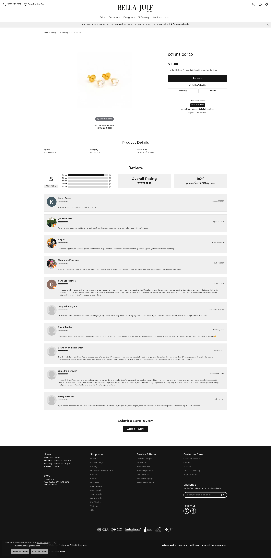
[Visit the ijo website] (116, 529)
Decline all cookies (20, 551)
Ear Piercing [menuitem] (95, 502)
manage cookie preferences (27, 546)
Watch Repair (143, 475)
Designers (129, 18)
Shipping (183, 91)
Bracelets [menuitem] (94, 482)
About (167, 18)
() (110, 175)
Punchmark (60, 551)
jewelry (53, 33)
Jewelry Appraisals (145, 471)
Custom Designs (144, 459)
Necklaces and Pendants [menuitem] (101, 471)
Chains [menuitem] (93, 478)
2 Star (64, 184)
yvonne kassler (65, 219)
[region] (104, 80)
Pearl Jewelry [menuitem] (96, 486)
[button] (253, 4)
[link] (12, 4)
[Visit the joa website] (148, 529)
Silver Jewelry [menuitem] (96, 494)
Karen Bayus (64, 198)
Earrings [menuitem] (94, 467)
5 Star (64, 175)
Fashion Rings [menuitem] (96, 463)
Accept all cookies (39, 551)
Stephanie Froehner (68, 260)
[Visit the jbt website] (169, 529)
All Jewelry (143, 18)
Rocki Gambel (65, 327)
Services (157, 18)
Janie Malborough (67, 371)
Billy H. (61, 240)
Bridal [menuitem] (93, 459)
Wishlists (187, 467)
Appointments (190, 475)
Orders (186, 463)
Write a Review (135, 429)
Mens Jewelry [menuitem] (96, 490)
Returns (212, 91)
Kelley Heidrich (66, 397)
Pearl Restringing (145, 478)
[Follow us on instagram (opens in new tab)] (186, 511)
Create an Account (191, 459)
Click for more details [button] (178, 24)
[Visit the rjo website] (158, 529)
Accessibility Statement (214, 545)
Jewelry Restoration (146, 482)
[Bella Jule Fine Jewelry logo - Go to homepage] (136, 8)
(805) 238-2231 (104, 128)
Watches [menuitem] (94, 506)
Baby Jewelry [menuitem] (96, 498)
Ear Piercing (63, 33)
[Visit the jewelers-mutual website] (133, 529)
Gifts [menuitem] (92, 510)
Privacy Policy (169, 545)
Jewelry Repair (143, 467)
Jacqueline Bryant (67, 307)
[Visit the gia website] (103, 529)
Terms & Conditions (189, 545)
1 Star (64, 187)
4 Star (64, 178)
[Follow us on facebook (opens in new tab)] (193, 511)
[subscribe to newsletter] (222, 495)
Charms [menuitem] (94, 475)
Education (141, 463)
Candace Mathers (67, 281)
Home (46, 33)
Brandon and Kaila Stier (70, 348)
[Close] (267, 24)
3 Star (64, 181)
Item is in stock (197, 105)
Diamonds (115, 18)
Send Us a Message (192, 471)
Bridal (103, 18)
